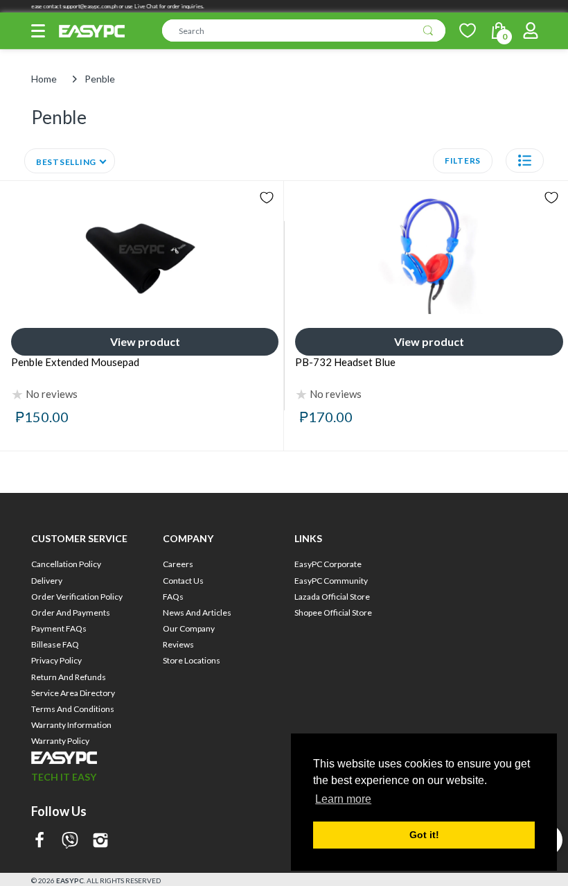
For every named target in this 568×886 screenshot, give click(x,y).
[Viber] (70, 841)
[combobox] (303, 30)
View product (145, 341)
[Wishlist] (467, 30)
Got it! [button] (424, 834)
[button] (38, 30)
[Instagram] (100, 841)
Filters (463, 160)
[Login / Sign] (530, 30)
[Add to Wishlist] (266, 197)
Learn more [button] (343, 799)
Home (44, 79)
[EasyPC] (92, 31)
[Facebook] (39, 841)
